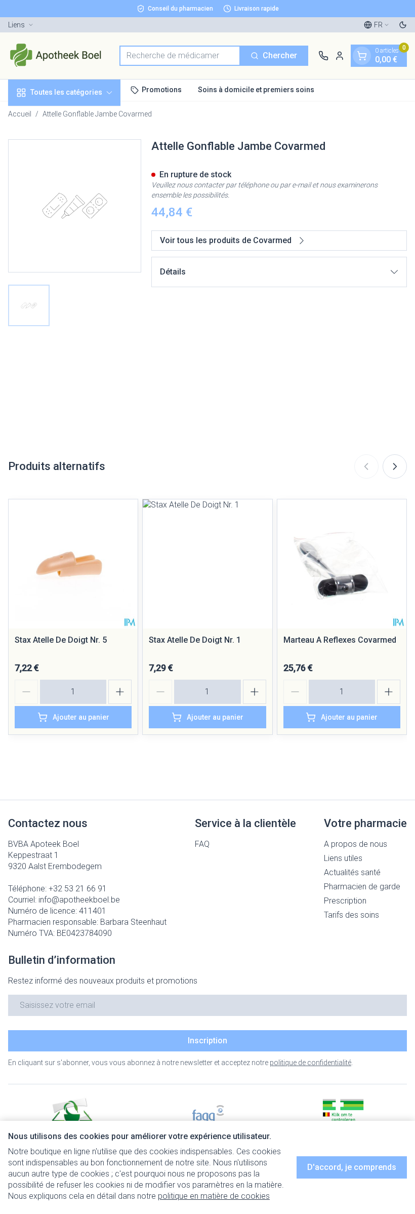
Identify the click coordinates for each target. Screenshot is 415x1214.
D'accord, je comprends (351, 1167)
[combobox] (179, 56)
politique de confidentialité (310, 1063)
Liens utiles (343, 858)
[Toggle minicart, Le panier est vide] (362, 56)
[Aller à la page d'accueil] (58, 56)
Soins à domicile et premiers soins (256, 90)
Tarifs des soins (351, 915)
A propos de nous (355, 844)
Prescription (345, 901)
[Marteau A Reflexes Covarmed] (341, 564)
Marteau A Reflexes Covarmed (339, 640)
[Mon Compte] (340, 56)
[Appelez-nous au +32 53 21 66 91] (323, 56)
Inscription (207, 1040)
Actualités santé (352, 872)
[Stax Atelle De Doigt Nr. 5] (73, 564)
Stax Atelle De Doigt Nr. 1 (195, 640)
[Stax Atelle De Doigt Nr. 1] (207, 564)
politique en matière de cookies (214, 1196)
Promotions (162, 90)
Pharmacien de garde (362, 886)
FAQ (202, 844)
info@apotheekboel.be (79, 900)
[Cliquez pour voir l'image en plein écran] (75, 206)
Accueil (19, 114)
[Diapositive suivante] (395, 466)
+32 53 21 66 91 (78, 888)
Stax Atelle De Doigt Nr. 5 (61, 640)
